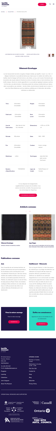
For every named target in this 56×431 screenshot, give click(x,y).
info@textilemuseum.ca (11, 368)
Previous (26, 211)
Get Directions (5, 363)
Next (29, 211)
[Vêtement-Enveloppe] (14, 227)
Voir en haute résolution (33, 54)
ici (35, 190)
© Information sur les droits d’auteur (14, 54)
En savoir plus (14, 321)
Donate (42, 4)
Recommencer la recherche (28, 195)
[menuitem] (14, 371)
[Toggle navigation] (50, 4)
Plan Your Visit (33, 368)
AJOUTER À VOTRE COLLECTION (22, 56)
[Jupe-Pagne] (42, 227)
